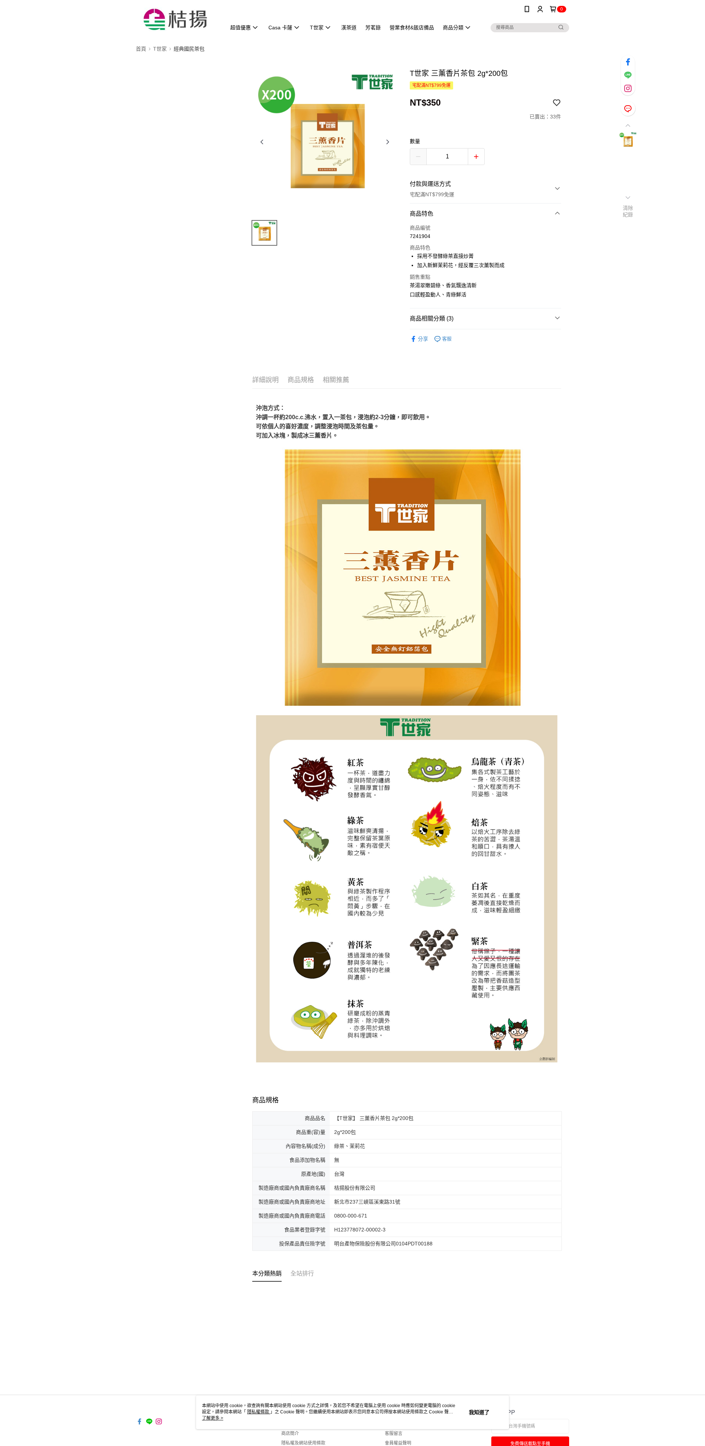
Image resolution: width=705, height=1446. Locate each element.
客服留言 (393, 1433)
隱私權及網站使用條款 (303, 1443)
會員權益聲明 (398, 1443)
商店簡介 (290, 1433)
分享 (423, 339)
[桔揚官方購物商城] (176, 19)
